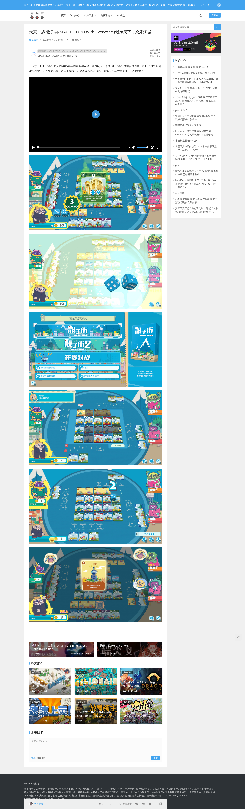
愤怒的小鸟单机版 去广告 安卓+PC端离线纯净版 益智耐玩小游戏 (196, 172)
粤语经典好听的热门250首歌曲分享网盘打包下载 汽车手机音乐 (196, 148)
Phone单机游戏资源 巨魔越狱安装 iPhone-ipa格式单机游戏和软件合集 (194, 133)
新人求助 (180, 192)
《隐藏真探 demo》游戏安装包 (191, 66)
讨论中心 (75, 15)
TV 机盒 (121, 15)
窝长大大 (33, 39)
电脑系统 (105, 15)
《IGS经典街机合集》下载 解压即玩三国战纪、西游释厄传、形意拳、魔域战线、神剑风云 (196, 101)
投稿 (216, 15)
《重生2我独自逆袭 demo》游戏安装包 (195, 72)
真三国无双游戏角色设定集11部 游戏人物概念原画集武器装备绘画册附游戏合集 (196, 210)
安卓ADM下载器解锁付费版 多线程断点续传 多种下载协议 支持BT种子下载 (195, 157)
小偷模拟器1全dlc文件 (187, 140)
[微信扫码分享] (137, 804)
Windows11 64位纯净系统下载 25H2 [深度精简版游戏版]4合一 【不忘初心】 (196, 80)
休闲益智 (77, 39)
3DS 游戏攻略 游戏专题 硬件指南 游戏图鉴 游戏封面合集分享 (196, 200)
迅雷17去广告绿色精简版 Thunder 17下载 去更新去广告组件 (196, 117)
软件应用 (89, 15)
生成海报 (127, 803)
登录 (33, 758)
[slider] (78, 147)
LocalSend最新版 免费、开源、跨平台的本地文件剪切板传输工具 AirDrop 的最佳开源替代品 (196, 184)
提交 (156, 758)
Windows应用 (31, 783)
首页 (63, 15)
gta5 (177, 165)
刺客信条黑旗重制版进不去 (189, 125)
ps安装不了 (181, 110)
